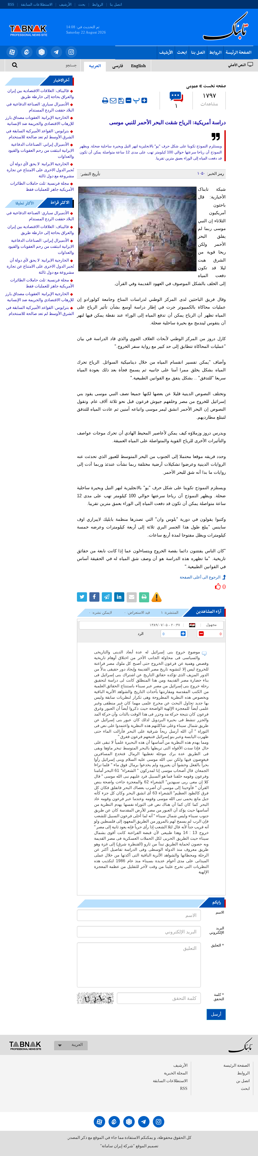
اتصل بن (243, 1080)
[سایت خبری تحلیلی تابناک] (32, 23)
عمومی (192, 86)
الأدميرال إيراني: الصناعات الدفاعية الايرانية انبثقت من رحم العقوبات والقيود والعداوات (41, 150)
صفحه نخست (214, 86)
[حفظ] (121, 100)
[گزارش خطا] (157, 597)
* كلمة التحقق (219, 997)
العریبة (77, 1044)
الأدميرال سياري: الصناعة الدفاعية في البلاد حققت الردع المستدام (40, 107)
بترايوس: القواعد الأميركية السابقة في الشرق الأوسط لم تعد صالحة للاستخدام (40, 134)
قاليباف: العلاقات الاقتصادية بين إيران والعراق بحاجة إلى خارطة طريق (40, 93)
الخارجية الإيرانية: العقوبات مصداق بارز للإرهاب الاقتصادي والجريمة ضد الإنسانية (39, 120)
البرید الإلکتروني (216, 930)
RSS (11, 4)
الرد (140, 634)
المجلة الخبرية (175, 1073)
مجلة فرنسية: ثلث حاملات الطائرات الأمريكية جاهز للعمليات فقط (42, 186)
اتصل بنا (116, 4)
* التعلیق (217, 945)
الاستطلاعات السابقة (36, 4)
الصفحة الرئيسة (238, 52)
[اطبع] (105, 100)
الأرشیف (65, 4)
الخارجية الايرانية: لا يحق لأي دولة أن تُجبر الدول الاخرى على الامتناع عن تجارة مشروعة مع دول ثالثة (40, 169)
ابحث (182, 52)
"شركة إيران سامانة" (117, 1146)
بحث (81, 4)
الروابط (97, 4)
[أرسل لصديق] (113, 100)
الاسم (220, 912)
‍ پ (137, 99)
